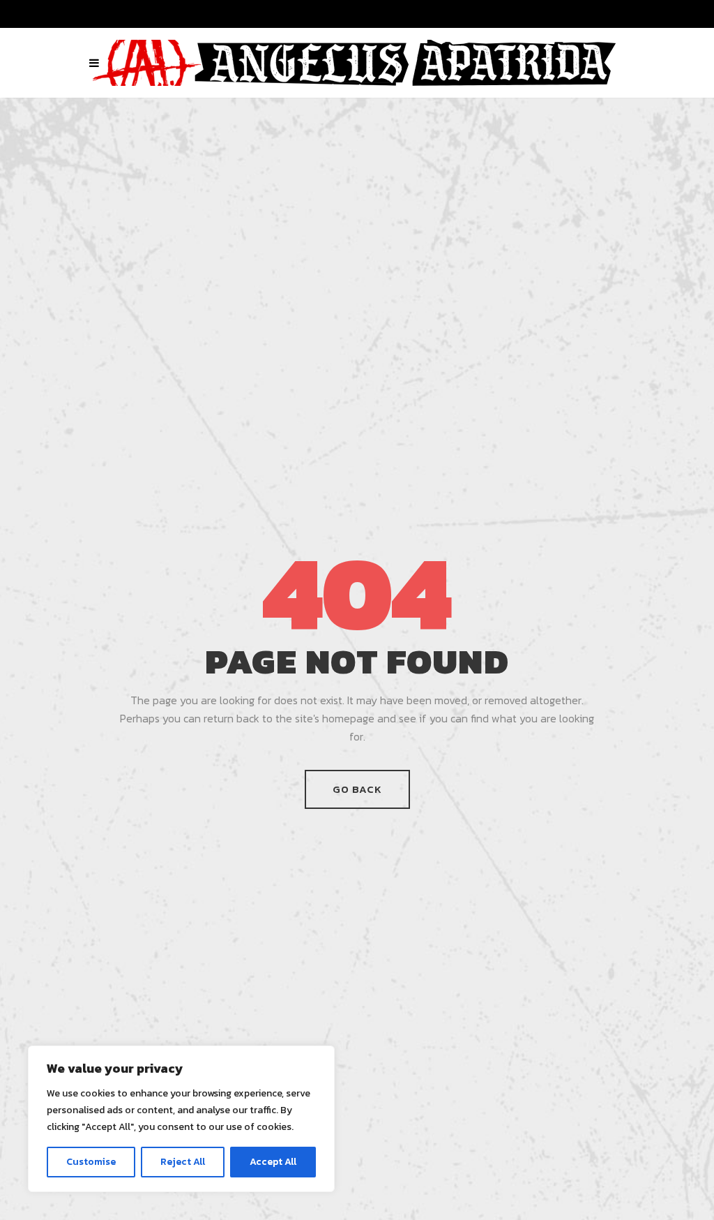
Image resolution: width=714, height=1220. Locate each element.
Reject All (182, 1161)
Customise (91, 1161)
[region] (181, 1119)
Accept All (273, 1161)
